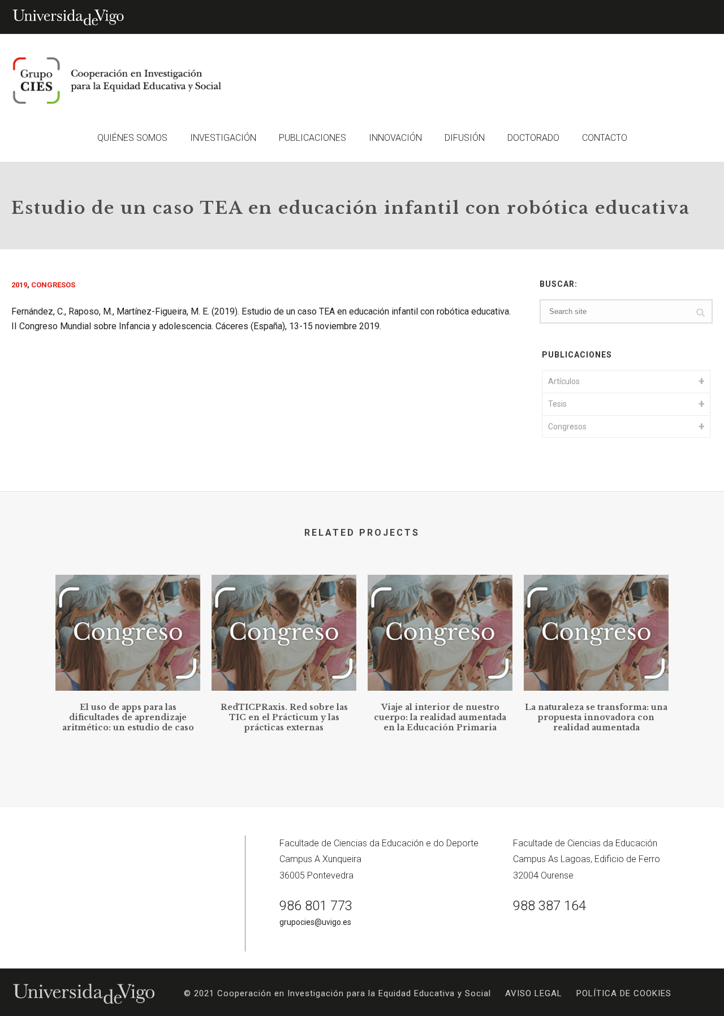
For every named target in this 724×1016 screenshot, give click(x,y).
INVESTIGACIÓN (223, 137)
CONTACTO (604, 137)
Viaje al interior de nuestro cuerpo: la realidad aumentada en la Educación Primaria (440, 717)
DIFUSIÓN (465, 137)
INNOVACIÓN (395, 137)
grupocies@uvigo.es (315, 922)
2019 (19, 285)
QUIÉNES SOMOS (132, 137)
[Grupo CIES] (113, 80)
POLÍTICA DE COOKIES (623, 993)
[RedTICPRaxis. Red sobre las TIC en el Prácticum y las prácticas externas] (284, 621)
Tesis (557, 403)
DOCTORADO (533, 137)
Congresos (53, 285)
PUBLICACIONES (312, 137)
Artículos (564, 381)
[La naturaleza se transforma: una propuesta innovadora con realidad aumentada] (596, 621)
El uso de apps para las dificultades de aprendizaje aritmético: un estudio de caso (128, 717)
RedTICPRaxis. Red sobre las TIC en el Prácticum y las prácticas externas (284, 717)
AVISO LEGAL (533, 993)
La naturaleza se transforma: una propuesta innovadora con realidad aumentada (596, 717)
